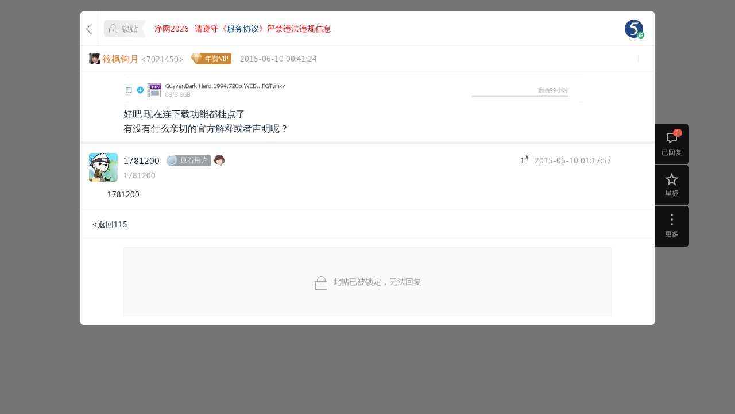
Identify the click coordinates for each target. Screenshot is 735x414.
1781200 (141, 160)
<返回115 (109, 223)
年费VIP (217, 58)
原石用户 (194, 160)
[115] (634, 29)
